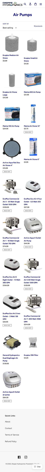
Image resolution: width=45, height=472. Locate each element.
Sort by (6, 24)
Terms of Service (12, 435)
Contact (8, 428)
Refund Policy (10, 441)
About (7, 422)
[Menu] (40, 4)
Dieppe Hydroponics (19, 464)
